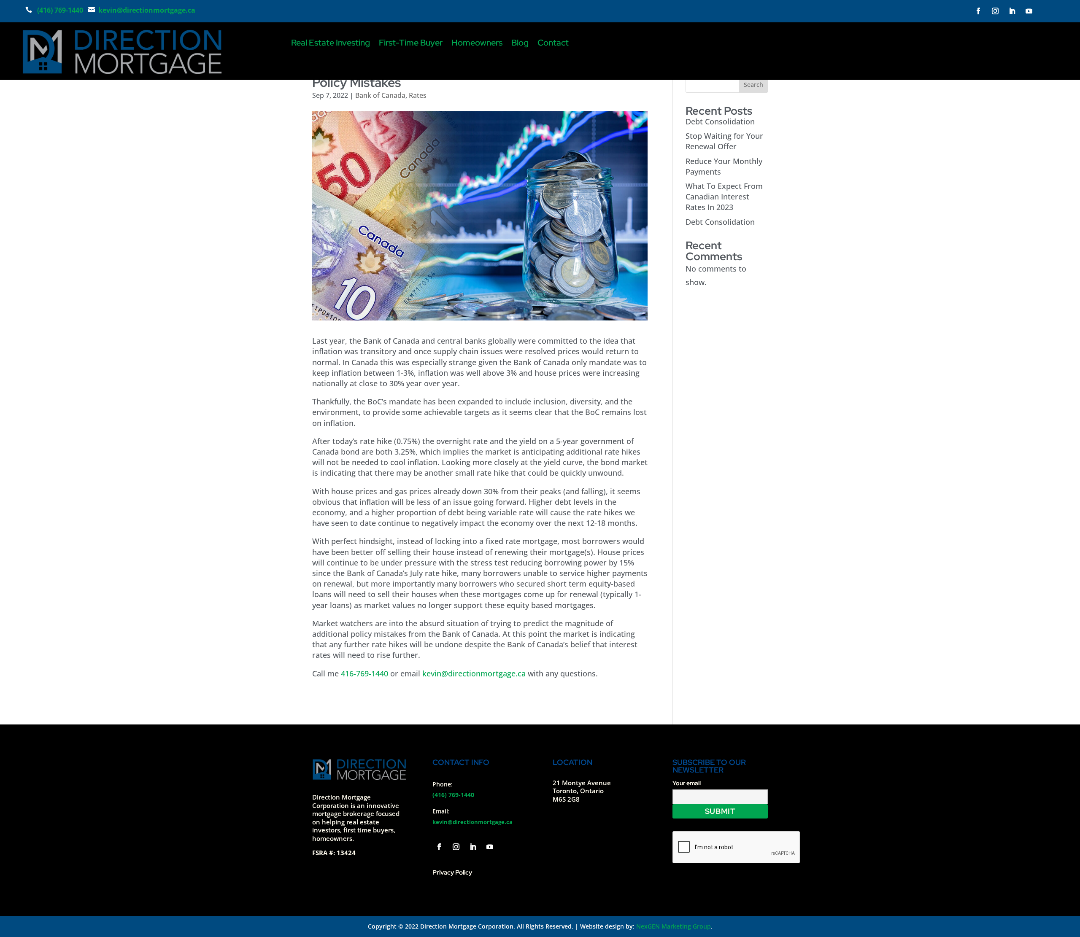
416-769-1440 (364, 673)
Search (753, 85)
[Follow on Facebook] (978, 11)
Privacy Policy (452, 872)
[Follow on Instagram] (995, 11)
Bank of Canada (380, 95)
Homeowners (476, 44)
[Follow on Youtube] (1029, 11)
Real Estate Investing (330, 44)
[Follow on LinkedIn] (1012, 11)
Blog (520, 44)
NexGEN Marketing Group (673, 926)
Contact (553, 44)
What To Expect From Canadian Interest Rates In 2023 (724, 196)
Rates (418, 95)
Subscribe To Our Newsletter (709, 766)
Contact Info (460, 762)
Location (572, 762)
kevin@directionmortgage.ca (474, 673)
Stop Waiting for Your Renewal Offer (724, 141)
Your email (686, 783)
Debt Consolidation (720, 121)
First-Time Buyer (411, 44)
